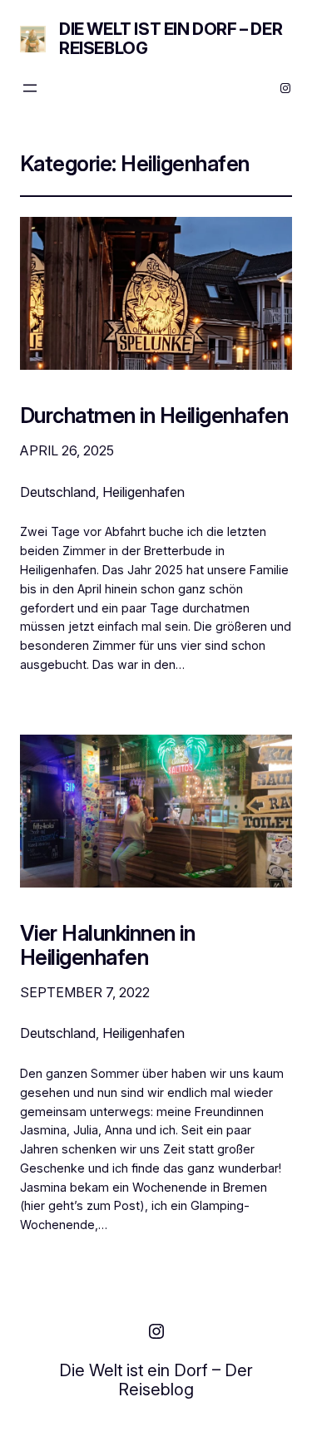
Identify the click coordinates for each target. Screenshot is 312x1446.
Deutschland (58, 492)
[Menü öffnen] (30, 88)
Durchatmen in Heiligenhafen (154, 415)
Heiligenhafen (143, 492)
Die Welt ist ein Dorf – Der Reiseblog (170, 38)
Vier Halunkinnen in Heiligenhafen (107, 945)
